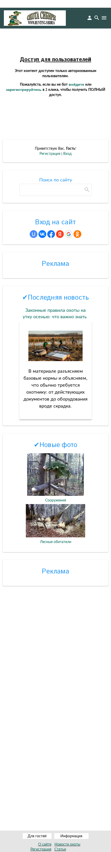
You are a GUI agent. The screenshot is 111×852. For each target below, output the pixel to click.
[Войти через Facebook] (51, 234)
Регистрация (49, 153)
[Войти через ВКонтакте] (42, 234)
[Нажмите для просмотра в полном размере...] (55, 359)
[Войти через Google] (69, 234)
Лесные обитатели (55, 541)
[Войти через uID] (33, 234)
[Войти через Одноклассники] (77, 234)
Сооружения (55, 500)
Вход (67, 153)
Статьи (60, 849)
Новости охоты (67, 844)
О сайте (44, 844)
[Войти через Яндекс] (60, 234)
